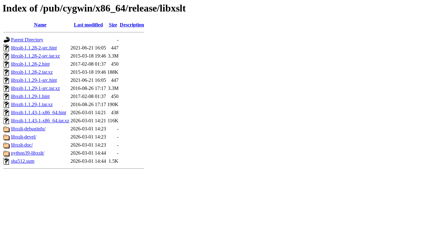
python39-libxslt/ (27, 153)
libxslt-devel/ (23, 136)
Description (132, 24)
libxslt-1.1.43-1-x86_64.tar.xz (40, 120)
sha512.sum (22, 161)
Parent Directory (27, 39)
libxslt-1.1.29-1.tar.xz (32, 104)
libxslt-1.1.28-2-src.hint (34, 47)
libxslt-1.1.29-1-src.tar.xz (35, 88)
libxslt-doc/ (22, 145)
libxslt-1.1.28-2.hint (30, 64)
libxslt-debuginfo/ (28, 128)
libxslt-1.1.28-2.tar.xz (32, 72)
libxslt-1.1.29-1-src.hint (34, 80)
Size (113, 24)
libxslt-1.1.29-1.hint (30, 96)
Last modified (88, 24)
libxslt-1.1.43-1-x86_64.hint (38, 112)
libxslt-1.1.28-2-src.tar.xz (35, 56)
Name (40, 24)
